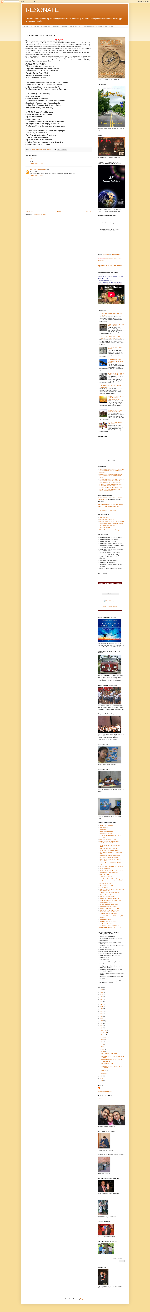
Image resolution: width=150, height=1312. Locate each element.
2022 (101, 999)
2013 (101, 1021)
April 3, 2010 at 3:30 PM (36, 175)
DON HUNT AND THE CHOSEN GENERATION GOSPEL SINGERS (109, 849)
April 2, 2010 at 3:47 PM (36, 163)
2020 (101, 1004)
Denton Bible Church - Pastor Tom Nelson (111, 523)
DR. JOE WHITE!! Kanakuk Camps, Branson (111, 866)
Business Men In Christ (105, 833)
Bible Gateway (103, 827)
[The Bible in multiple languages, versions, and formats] (110, 601)
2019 (101, 1006)
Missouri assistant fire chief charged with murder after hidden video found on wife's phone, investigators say (110, 489)
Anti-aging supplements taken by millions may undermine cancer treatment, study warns (110, 476)
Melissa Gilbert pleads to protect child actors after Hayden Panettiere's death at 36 (111, 480)
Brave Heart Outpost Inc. (106, 831)
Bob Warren (102, 829)
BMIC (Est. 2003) (104, 517)
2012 (101, 1023)
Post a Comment (32, 179)
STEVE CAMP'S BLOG (105, 923)
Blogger (82, 1299)
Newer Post (29, 211)
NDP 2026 (56, 26)
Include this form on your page (110, 606)
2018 (101, 1009)
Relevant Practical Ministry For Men (109, 908)
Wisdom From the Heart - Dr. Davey (109, 530)
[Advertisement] (58, 195)
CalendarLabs (111, 462)
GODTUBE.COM (104, 874)
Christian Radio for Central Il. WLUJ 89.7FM (111, 521)
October (103, 1035)
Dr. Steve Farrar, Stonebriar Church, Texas (111, 870)
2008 (101, 1078)
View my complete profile (105, 1091)
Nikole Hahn (33, 159)
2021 (101, 1002)
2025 (101, 992)
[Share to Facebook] (64, 150)
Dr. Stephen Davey (104, 868)
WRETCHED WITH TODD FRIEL (107, 510)
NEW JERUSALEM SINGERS (107, 896)
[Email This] (58, 150)
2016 (101, 1013)
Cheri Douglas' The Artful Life (107, 839)
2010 (101, 1028)
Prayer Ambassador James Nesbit (108, 904)
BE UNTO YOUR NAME (106, 825)
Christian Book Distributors (106, 519)
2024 (101, 994)
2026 (101, 990)
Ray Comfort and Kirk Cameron (108, 906)
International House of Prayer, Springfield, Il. (111, 879)
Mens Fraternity (103, 887)
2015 (101, 1016)
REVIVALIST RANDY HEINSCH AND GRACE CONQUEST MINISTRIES (109, 911)
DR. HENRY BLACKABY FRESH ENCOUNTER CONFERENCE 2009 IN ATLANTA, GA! (110, 859)
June (102, 1044)
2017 (101, 1011)
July (102, 1042)
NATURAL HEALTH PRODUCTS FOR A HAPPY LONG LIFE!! (110, 893)
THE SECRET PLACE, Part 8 (109, 1053)
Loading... (100, 1098)
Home (59, 211)
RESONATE (42, 9)
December (104, 1030)
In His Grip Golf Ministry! (106, 876)
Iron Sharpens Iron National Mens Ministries (111, 881)
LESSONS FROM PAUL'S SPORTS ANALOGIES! (115, 410)
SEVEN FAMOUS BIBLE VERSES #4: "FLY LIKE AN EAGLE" (115, 361)
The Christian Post (104, 527)
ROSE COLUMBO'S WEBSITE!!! (108, 914)
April (102, 1049)
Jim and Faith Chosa (105, 883)
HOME (26, 26)
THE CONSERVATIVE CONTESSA (109, 926)
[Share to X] (62, 150)
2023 (101, 997)
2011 (101, 1025)
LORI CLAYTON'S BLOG (106, 885)
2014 (101, 1018)
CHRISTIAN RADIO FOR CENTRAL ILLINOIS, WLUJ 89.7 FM (109, 842)
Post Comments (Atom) (39, 214)
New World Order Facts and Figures (109, 898)
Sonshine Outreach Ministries (107, 921)
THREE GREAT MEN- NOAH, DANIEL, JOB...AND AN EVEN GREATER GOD (111, 337)
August (103, 1039)
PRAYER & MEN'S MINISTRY (71, 26)
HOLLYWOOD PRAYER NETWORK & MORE (98, 26)
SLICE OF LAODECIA (105, 919)
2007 (101, 1081)
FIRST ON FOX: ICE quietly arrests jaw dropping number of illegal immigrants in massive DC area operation (110, 484)
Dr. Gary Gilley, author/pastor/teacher (109, 855)
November (104, 1032)
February (104, 1070)
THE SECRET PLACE (107, 1064)
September (104, 1037)
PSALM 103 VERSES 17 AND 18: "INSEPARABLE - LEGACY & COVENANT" (116, 398)
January (103, 1073)
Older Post (88, 211)
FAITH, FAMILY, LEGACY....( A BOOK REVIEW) (116, 325)
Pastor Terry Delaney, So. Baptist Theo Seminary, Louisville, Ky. (110, 901)
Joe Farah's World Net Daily (107, 525)
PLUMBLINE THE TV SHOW (40, 26)
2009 (101, 1076)
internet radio (106, 254)
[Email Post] (55, 149)
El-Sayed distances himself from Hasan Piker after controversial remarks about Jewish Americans (111, 471)
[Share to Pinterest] (66, 150)
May (102, 1047)
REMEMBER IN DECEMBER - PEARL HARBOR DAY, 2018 (116, 374)
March (103, 1051)
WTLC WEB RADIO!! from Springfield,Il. (110, 928)
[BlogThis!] (60, 150)
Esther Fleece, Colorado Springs (108, 872)
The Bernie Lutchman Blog (38, 169)
